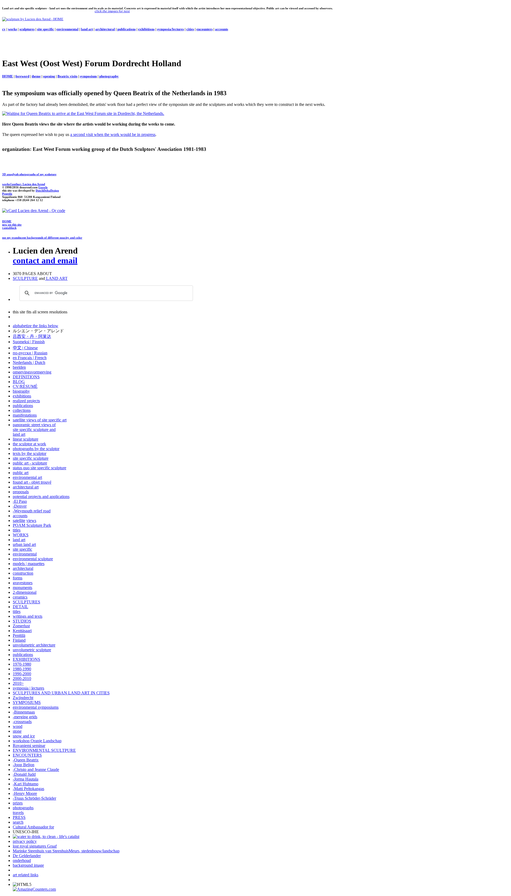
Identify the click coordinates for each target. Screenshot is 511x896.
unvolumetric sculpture (32, 650)
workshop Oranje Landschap (37, 741)
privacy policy (25, 841)
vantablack (9, 227)
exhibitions (146, 29)
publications (126, 29)
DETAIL (20, 606)
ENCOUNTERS (27, 755)
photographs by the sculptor (36, 448)
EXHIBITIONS (26, 659)
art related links (25, 875)
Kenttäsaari (22, 630)
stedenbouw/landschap (100, 851)
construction (23, 573)
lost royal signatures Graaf (35, 846)
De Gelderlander (27, 855)
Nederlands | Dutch (29, 362)
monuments (22, 587)
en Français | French (30, 357)
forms (17, 578)
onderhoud (22, 860)
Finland (19, 640)
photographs (23, 808)
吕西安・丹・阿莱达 (32, 336)
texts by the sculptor (29, 453)
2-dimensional (24, 592)
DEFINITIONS (26, 377)
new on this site (12, 224)
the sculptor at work (29, 444)
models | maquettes (28, 563)
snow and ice (24, 736)
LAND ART (56, 278)
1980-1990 (22, 669)
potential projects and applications (41, 496)
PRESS (19, 817)
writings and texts (27, 616)
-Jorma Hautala (25, 779)
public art (20, 472)
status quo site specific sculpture (39, 468)
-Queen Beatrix (26, 760)
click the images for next (112, 11)
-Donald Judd (24, 774)
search (18, 822)
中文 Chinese (25, 348)
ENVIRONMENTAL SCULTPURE (44, 750)
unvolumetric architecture (34, 645)
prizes (18, 803)
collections (22, 410)
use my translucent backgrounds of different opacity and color (42, 237)
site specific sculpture (30, 458)
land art (87, 29)
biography (21, 391)
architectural (105, 29)
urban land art (24, 544)
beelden (19, 367)
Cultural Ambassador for (33, 827)
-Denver (20, 506)
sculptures (27, 29)
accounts (221, 29)
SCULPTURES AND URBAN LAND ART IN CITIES (61, 693)
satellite (19, 520)
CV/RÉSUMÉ (25, 386)
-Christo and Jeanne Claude (36, 769)
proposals (21, 492)
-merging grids (25, 717)
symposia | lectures (28, 688)
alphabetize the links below (35, 325)
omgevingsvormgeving (32, 372)
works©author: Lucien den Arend (23, 184)
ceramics (20, 597)
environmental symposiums (36, 707)
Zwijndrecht (23, 697)
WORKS (20, 535)
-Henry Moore (25, 793)
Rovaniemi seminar (29, 745)
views (31, 520)
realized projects (26, 401)
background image (28, 865)
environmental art (27, 477)
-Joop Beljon (23, 764)
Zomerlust (21, 626)
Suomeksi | (22, 341)
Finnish (38, 341)
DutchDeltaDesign (47, 190)
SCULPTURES (26, 602)
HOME (6, 221)
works (12, 29)
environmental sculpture (33, 559)
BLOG (19, 381)
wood (17, 726)
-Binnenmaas (24, 712)
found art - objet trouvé (32, 482)
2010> (18, 683)
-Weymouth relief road (32, 511)
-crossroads (22, 721)
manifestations (25, 415)
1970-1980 (22, 664)
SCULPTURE (25, 278)
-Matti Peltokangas (28, 788)
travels (18, 812)
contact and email (45, 260)
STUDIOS (22, 621)
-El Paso (20, 501)
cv (4, 29)
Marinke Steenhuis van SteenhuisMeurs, (47, 851)
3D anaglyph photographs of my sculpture (29, 174)
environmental (67, 29)
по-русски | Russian (30, 353)
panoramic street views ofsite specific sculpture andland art (34, 429)
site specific (45, 29)
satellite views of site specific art (40, 420)
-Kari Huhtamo (25, 784)
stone (17, 731)
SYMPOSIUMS (27, 702)
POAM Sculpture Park (32, 525)
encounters (204, 29)
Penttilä (7, 193)
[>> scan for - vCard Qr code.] (33, 210)
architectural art (26, 487)
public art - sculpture (30, 463)
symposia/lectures (170, 29)
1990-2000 (22, 673)
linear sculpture (25, 439)
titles (16, 530)
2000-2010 (22, 678)
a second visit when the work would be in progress (112, 134)
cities (190, 29)
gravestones (22, 582)
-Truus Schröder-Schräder (34, 798)
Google (43, 187)
